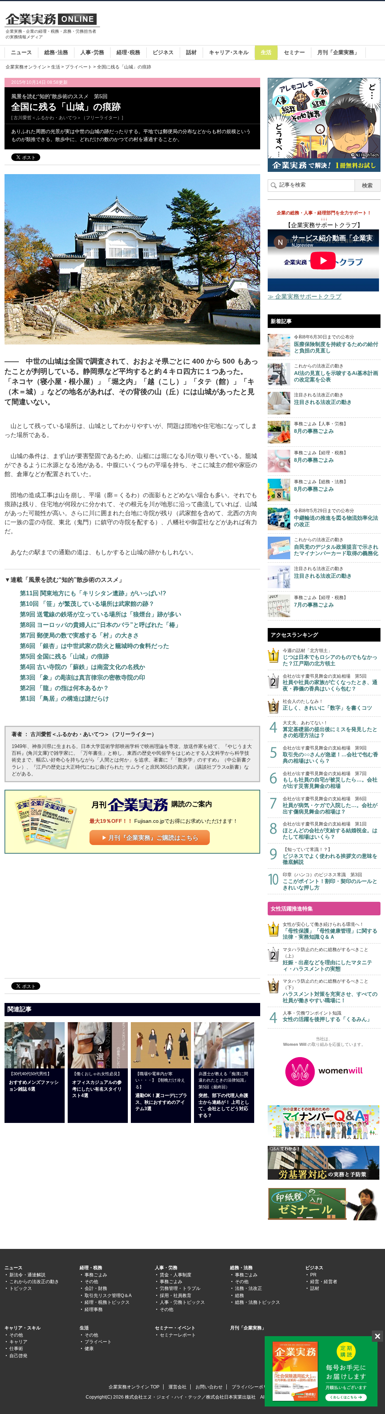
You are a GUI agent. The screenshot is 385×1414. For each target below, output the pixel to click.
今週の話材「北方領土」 (330, 657)
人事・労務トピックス (182, 1302)
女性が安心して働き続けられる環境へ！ (330, 931)
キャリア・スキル (23, 1328)
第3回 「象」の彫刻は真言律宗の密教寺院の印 (82, 677)
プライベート (78, 67)
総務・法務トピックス (257, 1302)
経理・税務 (91, 1267)
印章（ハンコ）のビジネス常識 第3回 (330, 881)
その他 (91, 1281)
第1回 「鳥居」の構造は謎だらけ (64, 698)
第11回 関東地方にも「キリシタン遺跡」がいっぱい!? (93, 593)
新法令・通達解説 (27, 1274)
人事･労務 (92, 52)
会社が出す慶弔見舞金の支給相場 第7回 (330, 780)
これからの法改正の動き (34, 1281)
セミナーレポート (178, 1335)
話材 (191, 52)
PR (313, 1274)
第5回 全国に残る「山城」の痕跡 (64, 656)
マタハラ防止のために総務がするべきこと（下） (330, 991)
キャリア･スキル (229, 52)
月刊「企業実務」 (338, 52)
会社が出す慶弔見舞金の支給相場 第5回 (330, 683)
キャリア (18, 1341)
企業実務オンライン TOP (134, 1387)
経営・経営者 (323, 1281)
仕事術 (16, 1348)
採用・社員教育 (175, 1295)
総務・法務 (241, 1267)
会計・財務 (96, 1288)
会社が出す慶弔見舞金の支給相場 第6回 (330, 805)
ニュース (21, 52)
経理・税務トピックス (107, 1302)
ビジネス (163, 52)
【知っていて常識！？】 (330, 856)
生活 (266, 52)
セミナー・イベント (175, 1328)
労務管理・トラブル (180, 1288)
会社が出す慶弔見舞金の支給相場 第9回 (330, 754)
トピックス (20, 1288)
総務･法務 (56, 52)
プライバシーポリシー (254, 1387)
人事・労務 (166, 1267)
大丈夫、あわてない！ (330, 729)
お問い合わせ (209, 1387)
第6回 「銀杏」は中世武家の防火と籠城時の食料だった (94, 646)
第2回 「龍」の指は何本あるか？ (64, 688)
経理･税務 (128, 52)
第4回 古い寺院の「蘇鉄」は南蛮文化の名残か (82, 667)
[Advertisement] (243, 24)
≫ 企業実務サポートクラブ (304, 296)
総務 (239, 1295)
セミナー (294, 52)
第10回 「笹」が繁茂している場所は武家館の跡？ (87, 604)
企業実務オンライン (26, 67)
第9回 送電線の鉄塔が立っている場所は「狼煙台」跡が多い (100, 614)
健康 (89, 1348)
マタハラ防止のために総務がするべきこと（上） (327, 959)
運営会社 (177, 1387)
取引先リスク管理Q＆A (108, 1295)
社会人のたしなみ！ (327, 705)
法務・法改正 (248, 1288)
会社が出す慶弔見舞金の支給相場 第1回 (330, 830)
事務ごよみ (96, 1274)
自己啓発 (18, 1355)
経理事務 (94, 1309)
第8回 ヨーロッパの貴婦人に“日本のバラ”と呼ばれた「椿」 (100, 625)
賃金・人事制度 (175, 1274)
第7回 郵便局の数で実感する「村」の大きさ (79, 635)
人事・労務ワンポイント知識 (327, 1016)
